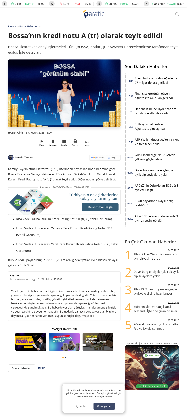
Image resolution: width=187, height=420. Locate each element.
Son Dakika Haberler (146, 66)
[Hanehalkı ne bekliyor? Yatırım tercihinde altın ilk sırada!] (30, 342)
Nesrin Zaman (24, 157)
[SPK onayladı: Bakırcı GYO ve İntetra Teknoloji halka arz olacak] (98, 342)
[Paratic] (93, 14)
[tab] (63, 357)
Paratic (12, 26)
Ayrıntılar (81, 406)
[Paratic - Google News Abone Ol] (105, 159)
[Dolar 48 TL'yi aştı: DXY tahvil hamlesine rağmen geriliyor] (64, 342)
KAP (41, 368)
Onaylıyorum (104, 406)
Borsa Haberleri (29, 26)
